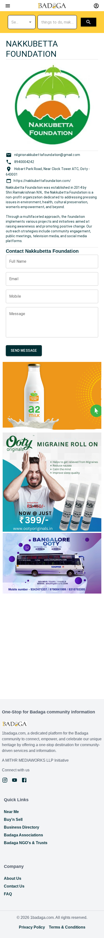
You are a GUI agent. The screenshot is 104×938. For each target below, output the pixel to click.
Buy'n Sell (13, 819)
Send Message (24, 350)
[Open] (30, 22)
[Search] (88, 22)
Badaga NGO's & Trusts (25, 843)
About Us (12, 878)
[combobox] (15, 22)
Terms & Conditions (67, 927)
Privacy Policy (32, 927)
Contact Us (14, 886)
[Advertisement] (52, 647)
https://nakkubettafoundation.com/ (42, 181)
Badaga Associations (23, 835)
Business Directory (21, 827)
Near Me (11, 812)
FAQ (8, 894)
